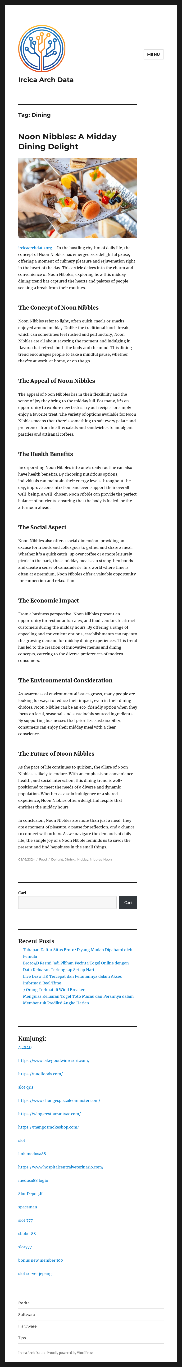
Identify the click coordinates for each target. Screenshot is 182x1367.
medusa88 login (33, 1180)
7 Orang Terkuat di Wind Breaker (54, 989)
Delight (57, 859)
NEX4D (25, 1047)
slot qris (25, 1087)
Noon (107, 859)
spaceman (27, 1207)
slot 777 (25, 1220)
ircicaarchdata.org (35, 247)
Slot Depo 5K (30, 1193)
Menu (153, 54)
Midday (82, 859)
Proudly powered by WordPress (70, 1353)
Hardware (27, 1326)
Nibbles (96, 859)
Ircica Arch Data (46, 80)
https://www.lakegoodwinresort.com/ (54, 1060)
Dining (69, 859)
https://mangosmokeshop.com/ (48, 1127)
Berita (24, 1303)
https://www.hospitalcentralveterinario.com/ (61, 1167)
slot (21, 1140)
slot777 (25, 1247)
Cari (22, 892)
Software (26, 1314)
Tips (22, 1338)
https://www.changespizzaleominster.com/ (59, 1100)
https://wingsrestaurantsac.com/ (49, 1113)
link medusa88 (32, 1153)
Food (43, 859)
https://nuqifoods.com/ (40, 1073)
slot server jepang (35, 1273)
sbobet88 (27, 1233)
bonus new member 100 (40, 1260)
